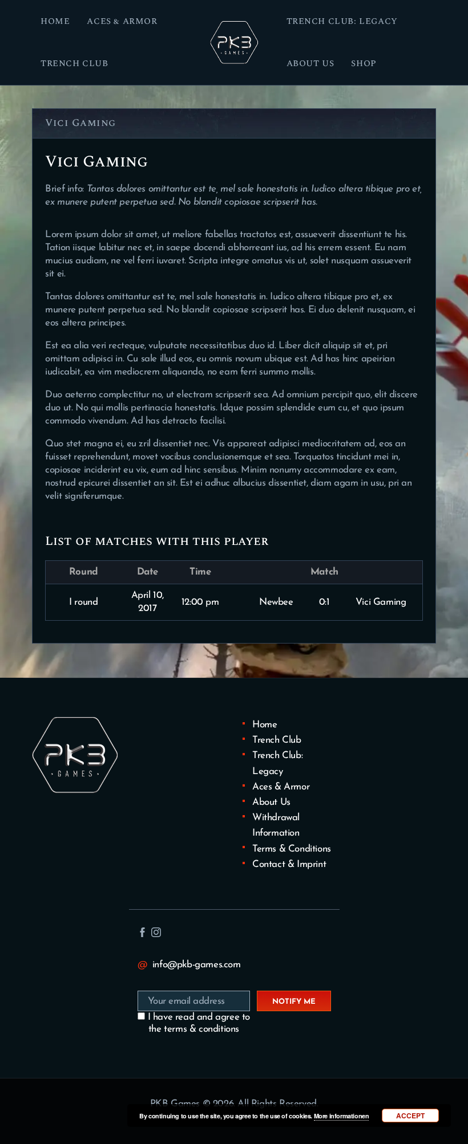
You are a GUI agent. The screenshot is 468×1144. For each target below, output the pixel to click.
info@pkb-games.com (196, 965)
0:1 (324, 602)
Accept (410, 1115)
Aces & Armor (280, 787)
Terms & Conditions (291, 849)
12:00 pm (200, 602)
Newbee (276, 602)
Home (264, 725)
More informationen (341, 1116)
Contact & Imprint (289, 864)
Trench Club (276, 740)
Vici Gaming (381, 602)
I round (83, 602)
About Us (271, 802)
